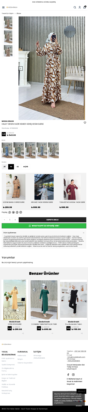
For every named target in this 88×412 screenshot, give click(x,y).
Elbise (19, 13)
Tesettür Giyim (8, 13)
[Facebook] (68, 374)
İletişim (20, 359)
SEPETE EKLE (52, 220)
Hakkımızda (22, 355)
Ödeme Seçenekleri (25, 363)
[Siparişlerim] (79, 7)
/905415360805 (74, 361)
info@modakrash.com (76, 357)
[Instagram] (73, 374)
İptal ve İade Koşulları (9, 374)
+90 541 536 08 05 (76, 352)
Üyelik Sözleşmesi (8, 365)
